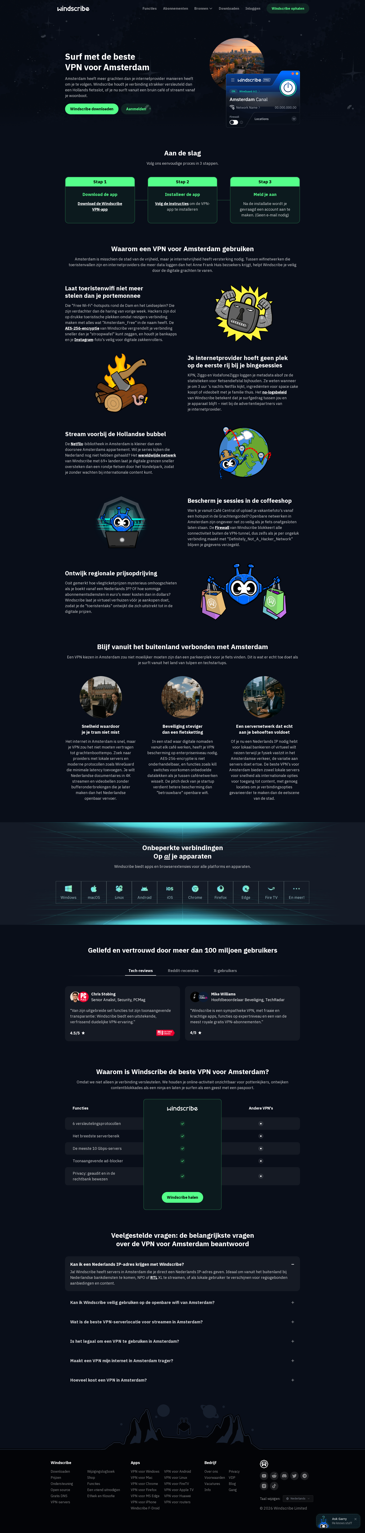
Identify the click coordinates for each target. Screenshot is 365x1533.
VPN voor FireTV (176, 1484)
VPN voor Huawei (177, 1496)
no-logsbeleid (274, 392)
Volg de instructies (172, 203)
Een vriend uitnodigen (103, 1490)
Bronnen (201, 8)
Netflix (77, 443)
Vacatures (212, 1484)
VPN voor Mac (142, 1477)
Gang (233, 1490)
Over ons (211, 1471)
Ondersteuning (62, 1484)
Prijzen (56, 1477)
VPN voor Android (177, 1471)
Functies (150, 8)
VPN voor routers (177, 1502)
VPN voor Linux (175, 1477)
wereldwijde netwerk (157, 455)
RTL (153, 1277)
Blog (232, 1484)
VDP (232, 1477)
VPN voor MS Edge (145, 1496)
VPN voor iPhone (143, 1502)
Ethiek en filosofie (101, 1496)
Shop (91, 1477)
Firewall (222, 527)
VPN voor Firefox (144, 1490)
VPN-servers (60, 1502)
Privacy (234, 1471)
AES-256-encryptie (82, 328)
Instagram (83, 339)
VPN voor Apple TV (179, 1490)
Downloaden (229, 8)
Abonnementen (175, 8)
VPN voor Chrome (144, 1484)
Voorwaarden (214, 1477)
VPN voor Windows (145, 1471)
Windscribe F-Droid (145, 1508)
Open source (60, 1490)
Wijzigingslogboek (101, 1471)
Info (207, 1490)
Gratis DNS (59, 1496)
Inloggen (252, 8)
